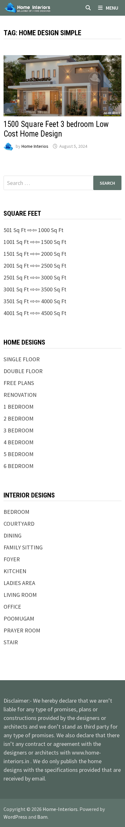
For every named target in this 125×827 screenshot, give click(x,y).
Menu (112, 7)
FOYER (12, 559)
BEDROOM (16, 511)
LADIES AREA (19, 583)
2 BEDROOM (19, 418)
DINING (12, 535)
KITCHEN (15, 571)
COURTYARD (19, 523)
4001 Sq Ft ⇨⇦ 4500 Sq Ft (35, 313)
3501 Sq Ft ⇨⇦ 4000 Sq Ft (35, 301)
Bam (42, 817)
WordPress (15, 817)
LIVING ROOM (20, 594)
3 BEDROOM (19, 430)
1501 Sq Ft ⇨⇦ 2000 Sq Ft (35, 253)
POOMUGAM (19, 618)
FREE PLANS (19, 383)
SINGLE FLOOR (22, 359)
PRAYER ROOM (22, 630)
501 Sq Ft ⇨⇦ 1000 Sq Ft (33, 230)
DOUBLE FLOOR (23, 371)
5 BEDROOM (19, 454)
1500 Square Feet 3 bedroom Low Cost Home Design (56, 129)
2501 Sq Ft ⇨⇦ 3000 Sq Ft (35, 277)
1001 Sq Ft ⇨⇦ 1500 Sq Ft (35, 242)
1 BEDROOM (19, 406)
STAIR (11, 642)
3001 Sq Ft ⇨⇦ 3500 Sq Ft (35, 289)
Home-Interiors (60, 809)
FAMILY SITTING (23, 547)
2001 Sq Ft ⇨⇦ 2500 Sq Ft (35, 265)
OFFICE (12, 606)
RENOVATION (20, 394)
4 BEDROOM (19, 442)
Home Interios (34, 146)
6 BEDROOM (19, 466)
